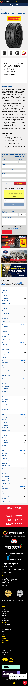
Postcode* (4, 178)
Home (3, 10)
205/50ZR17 (23, 342)
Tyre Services (5, 631)
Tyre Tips (4, 615)
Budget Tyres (5, 652)
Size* (3, 160)
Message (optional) (6, 217)
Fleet (3, 642)
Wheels (4, 617)
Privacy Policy (5, 228)
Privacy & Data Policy (10, 679)
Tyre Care (4, 613)
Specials (4, 636)
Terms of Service (14, 228)
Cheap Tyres (4, 654)
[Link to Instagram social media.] (14, 683)
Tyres (3, 606)
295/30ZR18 (23, 433)
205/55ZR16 (23, 288)
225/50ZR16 (23, 306)
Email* (3, 173)
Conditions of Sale (18, 679)
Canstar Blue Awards (6, 650)
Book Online (5, 640)
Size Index (4, 649)
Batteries (4, 626)
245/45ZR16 (23, 324)
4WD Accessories (6, 624)
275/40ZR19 (23, 451)
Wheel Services (5, 633)
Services (4, 622)
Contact (4, 638)
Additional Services (6, 635)
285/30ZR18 (23, 415)
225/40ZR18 (23, 378)
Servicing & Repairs (6, 629)
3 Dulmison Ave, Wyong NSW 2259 (14, 569)
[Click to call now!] (16, 1)
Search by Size (5, 610)
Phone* (9, 169)
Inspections (4, 627)
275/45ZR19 (23, 468)
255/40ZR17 (23, 360)
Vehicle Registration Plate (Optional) (8, 211)
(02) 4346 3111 (8, 572)
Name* (4, 164)
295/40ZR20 (23, 486)
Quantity (21, 160)
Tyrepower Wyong (15, 5)
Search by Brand (5, 611)
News (3, 644)
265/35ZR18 (23, 397)
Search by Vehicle (6, 608)
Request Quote (6, 232)
